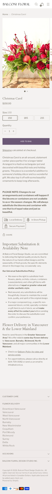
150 (10, 118)
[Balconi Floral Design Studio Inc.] (16, 4)
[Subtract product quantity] (5, 131)
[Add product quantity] (13, 131)
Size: (7, 112)
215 (42, 118)
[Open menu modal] (48, 4)
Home (5, 14)
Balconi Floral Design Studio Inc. (31, 470)
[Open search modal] (36, 4)
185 (26, 118)
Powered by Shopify (10, 481)
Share (9, 235)
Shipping (7, 150)
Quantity (6, 125)
